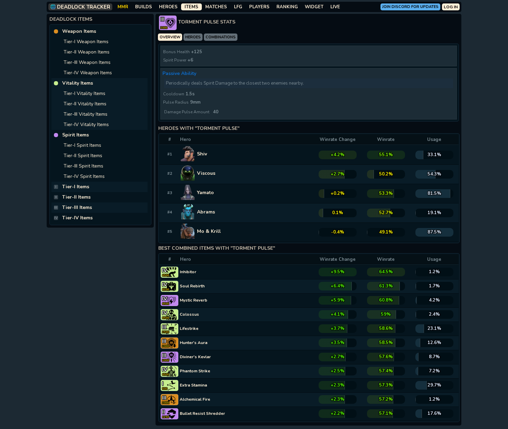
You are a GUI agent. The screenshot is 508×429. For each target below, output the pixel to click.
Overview (170, 37)
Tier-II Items (76, 197)
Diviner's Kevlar (195, 357)
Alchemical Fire (195, 399)
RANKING (287, 7)
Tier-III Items (77, 207)
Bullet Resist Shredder (202, 413)
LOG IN (451, 7)
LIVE (335, 7)
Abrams (206, 212)
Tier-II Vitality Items (85, 104)
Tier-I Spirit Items (82, 145)
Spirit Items (75, 135)
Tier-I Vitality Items (84, 93)
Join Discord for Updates (410, 6)
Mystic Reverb (193, 300)
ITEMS (191, 7)
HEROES (168, 7)
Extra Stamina (193, 385)
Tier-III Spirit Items (83, 166)
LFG (238, 7)
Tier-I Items (75, 186)
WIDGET (314, 7)
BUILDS (143, 7)
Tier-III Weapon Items (87, 62)
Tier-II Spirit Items (83, 155)
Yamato (205, 192)
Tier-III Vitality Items (85, 114)
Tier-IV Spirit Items (84, 176)
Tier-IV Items (77, 217)
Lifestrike (189, 328)
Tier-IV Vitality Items (86, 124)
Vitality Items (77, 83)
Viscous (206, 173)
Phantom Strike (195, 371)
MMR (122, 7)
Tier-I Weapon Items (86, 41)
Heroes (193, 37)
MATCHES (216, 7)
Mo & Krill (209, 231)
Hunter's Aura (193, 342)
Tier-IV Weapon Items (88, 72)
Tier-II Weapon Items (87, 52)
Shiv (202, 154)
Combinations (221, 37)
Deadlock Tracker (83, 6)
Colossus (189, 314)
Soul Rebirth (192, 286)
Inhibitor (188, 272)
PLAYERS (259, 7)
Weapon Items (79, 31)
